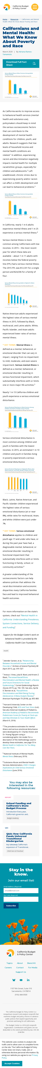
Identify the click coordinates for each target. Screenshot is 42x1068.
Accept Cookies (12, 1063)
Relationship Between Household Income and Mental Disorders (19, 663)
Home (5, 19)
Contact (20, 968)
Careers (8, 968)
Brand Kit (31, 963)
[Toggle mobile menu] (34, 7)
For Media (32, 968)
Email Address (12, 887)
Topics (9, 963)
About (20, 963)
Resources (14, 19)
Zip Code (11, 895)
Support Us (21, 972)
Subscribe (11, 906)
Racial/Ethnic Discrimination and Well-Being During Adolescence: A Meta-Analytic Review (18, 693)
